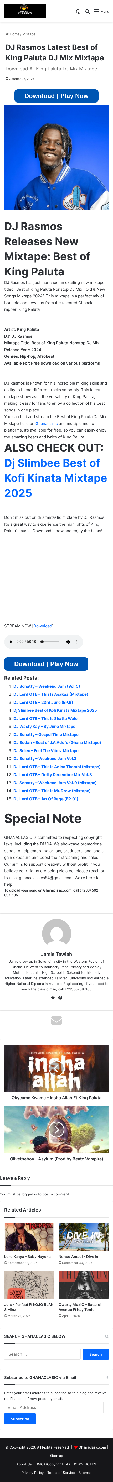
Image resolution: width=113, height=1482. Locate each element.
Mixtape (28, 34)
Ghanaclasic (46, 423)
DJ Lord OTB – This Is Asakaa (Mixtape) (50, 694)
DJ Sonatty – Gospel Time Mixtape (46, 734)
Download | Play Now (56, 95)
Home (14, 34)
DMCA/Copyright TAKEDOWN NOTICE (66, 1464)
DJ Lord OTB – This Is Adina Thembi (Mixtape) (57, 766)
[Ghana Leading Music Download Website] (25, 11)
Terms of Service (61, 1472)
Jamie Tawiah (56, 954)
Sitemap (56, 1456)
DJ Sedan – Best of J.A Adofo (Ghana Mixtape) (57, 742)
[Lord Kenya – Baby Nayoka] (29, 1237)
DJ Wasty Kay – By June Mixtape (44, 726)
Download (42, 625)
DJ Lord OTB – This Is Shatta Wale (45, 718)
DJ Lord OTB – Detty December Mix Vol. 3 (52, 774)
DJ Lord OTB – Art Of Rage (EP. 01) (45, 798)
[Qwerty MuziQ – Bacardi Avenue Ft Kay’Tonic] (84, 1285)
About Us (24, 1464)
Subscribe (20, 1419)
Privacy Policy (33, 1472)
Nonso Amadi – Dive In (78, 1256)
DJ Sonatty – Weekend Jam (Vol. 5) (46, 686)
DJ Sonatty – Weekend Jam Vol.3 (44, 758)
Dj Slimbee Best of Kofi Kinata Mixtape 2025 (55, 478)
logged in (29, 1194)
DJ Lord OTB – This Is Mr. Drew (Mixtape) (52, 790)
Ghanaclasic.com (92, 1447)
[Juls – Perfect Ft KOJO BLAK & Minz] (29, 1285)
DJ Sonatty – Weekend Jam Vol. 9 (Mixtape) (55, 782)
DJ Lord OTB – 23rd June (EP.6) (43, 702)
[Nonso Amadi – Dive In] (84, 1237)
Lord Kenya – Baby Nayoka (27, 1256)
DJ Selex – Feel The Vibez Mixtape (46, 750)
